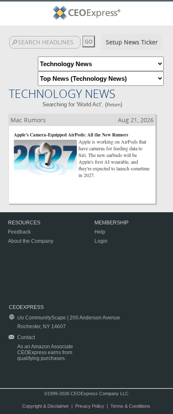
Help (99, 232)
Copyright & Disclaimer (45, 406)
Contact (26, 337)
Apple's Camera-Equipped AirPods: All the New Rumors (71, 134)
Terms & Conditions (130, 406)
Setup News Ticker (132, 42)
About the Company (30, 241)
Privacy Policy (89, 406)
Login (100, 241)
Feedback (19, 232)
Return (114, 104)
